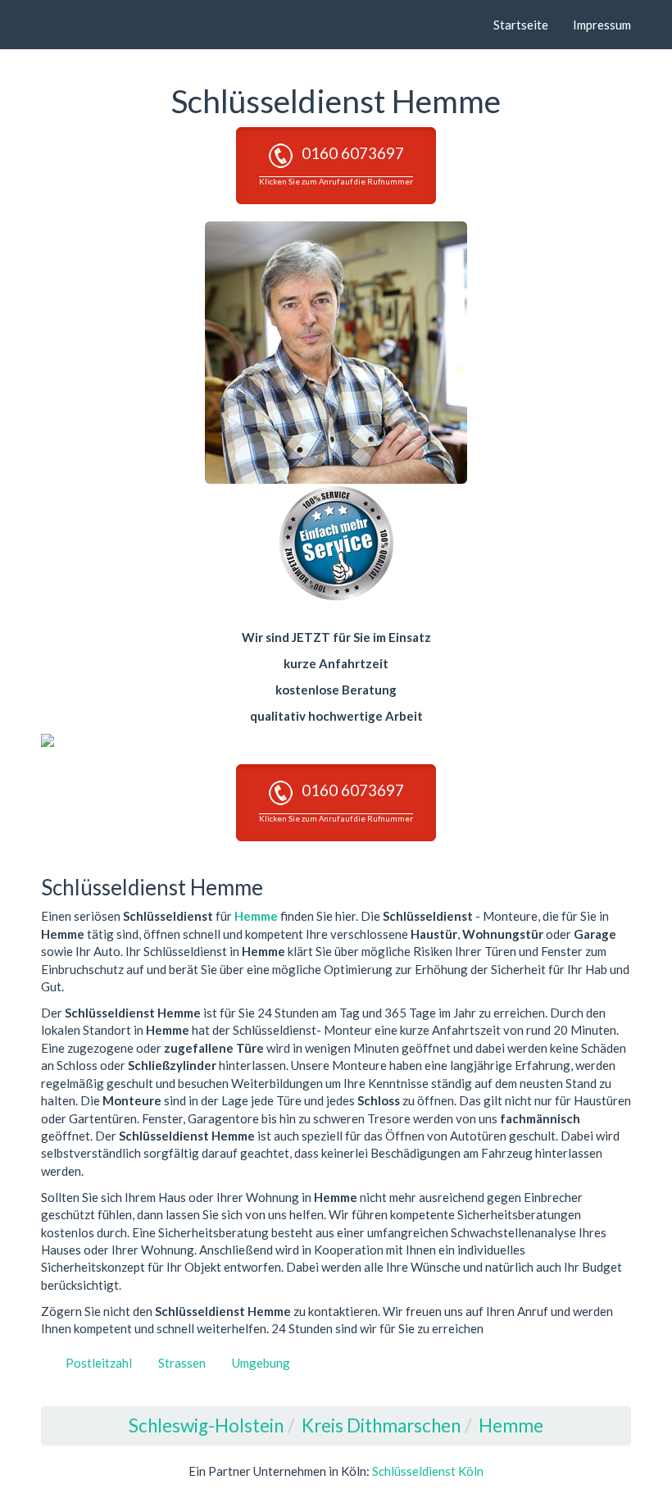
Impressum (602, 24)
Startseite (520, 24)
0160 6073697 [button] (336, 164)
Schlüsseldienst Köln (428, 1471)
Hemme (256, 915)
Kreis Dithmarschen (381, 1425)
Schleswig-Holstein (206, 1425)
